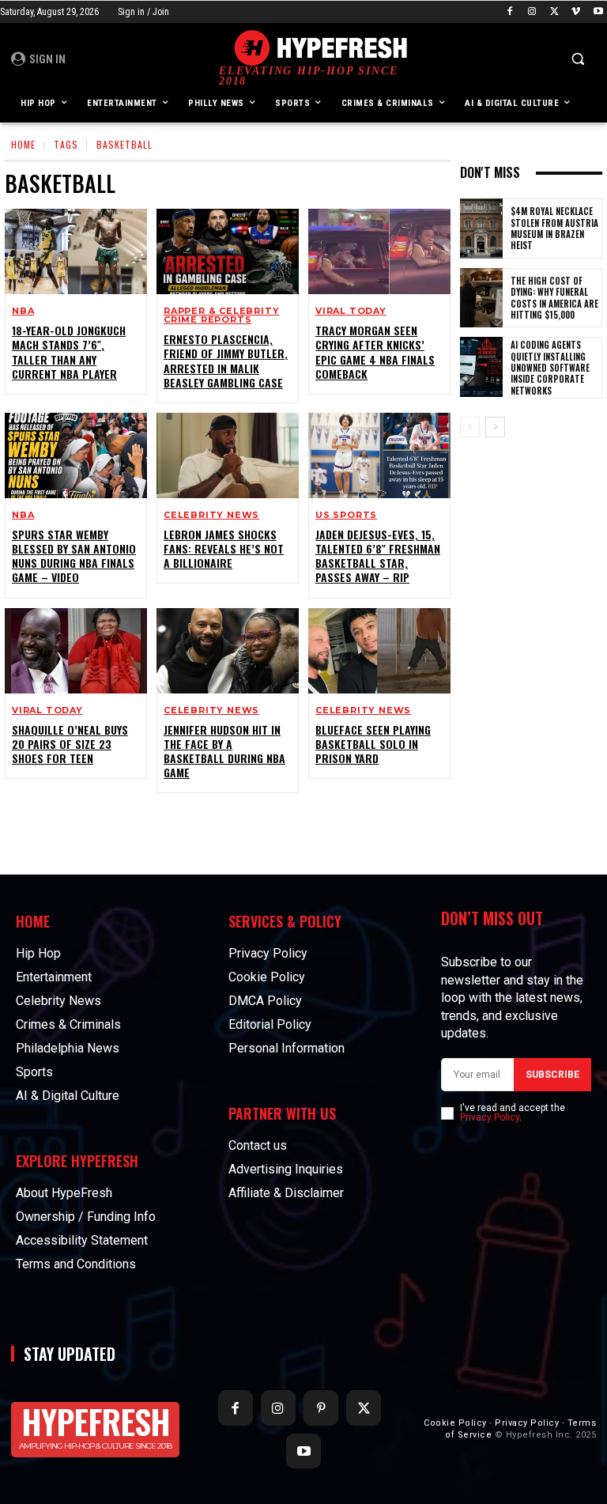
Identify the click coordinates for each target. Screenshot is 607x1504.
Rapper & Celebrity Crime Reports (221, 315)
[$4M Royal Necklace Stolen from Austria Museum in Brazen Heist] (481, 228)
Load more (222, 829)
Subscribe (552, 1074)
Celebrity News (211, 515)
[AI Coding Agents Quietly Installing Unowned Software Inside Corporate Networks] (481, 367)
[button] (577, 58)
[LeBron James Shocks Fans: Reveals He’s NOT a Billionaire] (227, 455)
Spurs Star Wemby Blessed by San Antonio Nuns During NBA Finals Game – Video (74, 556)
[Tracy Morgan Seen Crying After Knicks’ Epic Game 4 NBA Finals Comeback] (379, 251)
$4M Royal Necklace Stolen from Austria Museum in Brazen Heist (554, 228)
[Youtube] (598, 12)
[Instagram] (532, 12)
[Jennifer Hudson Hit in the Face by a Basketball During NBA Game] (227, 650)
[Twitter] (554, 12)
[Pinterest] (321, 1407)
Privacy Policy (489, 1117)
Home (23, 144)
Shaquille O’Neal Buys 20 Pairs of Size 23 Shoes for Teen (70, 743)
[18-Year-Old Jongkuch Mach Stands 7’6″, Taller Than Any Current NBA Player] (76, 251)
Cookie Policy (455, 1423)
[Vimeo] (576, 12)
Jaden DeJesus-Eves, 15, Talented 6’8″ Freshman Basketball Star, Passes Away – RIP (377, 556)
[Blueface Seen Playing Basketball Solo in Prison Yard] (379, 650)
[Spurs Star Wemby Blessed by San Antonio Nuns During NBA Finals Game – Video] (76, 455)
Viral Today (350, 311)
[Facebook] (510, 12)
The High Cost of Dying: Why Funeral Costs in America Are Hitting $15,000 (554, 297)
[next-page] (495, 427)
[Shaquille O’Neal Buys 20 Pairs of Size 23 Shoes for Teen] (76, 650)
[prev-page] (470, 427)
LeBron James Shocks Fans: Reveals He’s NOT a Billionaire (224, 548)
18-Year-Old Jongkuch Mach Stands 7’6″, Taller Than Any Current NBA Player (69, 352)
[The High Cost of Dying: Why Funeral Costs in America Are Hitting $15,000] (481, 298)
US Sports (346, 515)
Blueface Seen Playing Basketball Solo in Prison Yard (373, 743)
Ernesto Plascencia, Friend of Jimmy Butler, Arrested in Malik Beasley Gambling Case (226, 361)
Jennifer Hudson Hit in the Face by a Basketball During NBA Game (224, 751)
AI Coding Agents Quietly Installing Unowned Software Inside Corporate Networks (550, 367)
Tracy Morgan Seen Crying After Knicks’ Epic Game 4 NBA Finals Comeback (375, 352)
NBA (23, 311)
